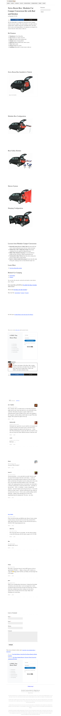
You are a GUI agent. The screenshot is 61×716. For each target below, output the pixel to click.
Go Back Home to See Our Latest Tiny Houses (23, 314)
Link (13, 419)
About (12, 3)
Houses (17, 3)
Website (9, 626)
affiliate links (17, 330)
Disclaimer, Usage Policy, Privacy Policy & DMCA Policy (30, 691)
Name (9, 616)
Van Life (27, 292)
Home (8, 3)
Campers (11, 277)
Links (44, 3)
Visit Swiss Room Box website (16, 268)
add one (17, 400)
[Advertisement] (22, 104)
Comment (10, 630)
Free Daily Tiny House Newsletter (30, 285)
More (40, 3)
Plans (21, 3)
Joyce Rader (10, 514)
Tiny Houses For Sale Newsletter (20, 289)
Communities (34, 3)
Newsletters (27, 3)
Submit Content (30, 692)
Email (9, 621)
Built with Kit (30, 347)
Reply (9, 419)
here (39, 714)
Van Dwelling (12, 275)
